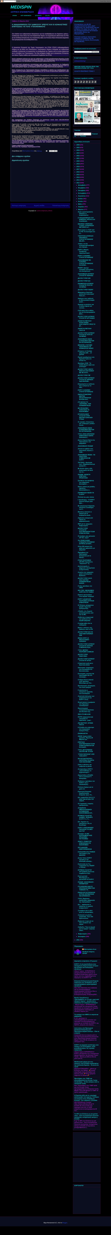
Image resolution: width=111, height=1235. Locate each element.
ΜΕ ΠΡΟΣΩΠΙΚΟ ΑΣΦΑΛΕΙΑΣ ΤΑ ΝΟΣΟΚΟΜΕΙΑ (83, 409)
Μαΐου (80, 204)
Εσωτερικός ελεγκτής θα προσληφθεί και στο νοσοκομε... (86, 675)
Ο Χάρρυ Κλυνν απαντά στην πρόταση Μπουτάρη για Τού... (85, 681)
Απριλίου (81, 206)
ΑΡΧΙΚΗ (14, 15)
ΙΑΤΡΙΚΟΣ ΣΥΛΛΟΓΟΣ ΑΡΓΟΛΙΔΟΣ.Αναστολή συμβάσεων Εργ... (86, 871)
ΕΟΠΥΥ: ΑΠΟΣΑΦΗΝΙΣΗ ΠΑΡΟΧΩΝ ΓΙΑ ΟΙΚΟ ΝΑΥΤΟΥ (85, 829)
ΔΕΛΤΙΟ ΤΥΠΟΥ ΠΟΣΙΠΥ (85, 289)
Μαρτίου (81, 209)
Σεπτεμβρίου (82, 193)
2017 (78, 169)
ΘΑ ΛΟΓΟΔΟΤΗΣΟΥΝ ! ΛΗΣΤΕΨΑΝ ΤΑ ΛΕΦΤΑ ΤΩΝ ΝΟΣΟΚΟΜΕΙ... (86, 760)
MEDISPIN (20, 7)
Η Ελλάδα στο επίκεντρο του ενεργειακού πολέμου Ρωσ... (86, 729)
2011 (78, 940)
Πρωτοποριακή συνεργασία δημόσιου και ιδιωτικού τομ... (86, 709)
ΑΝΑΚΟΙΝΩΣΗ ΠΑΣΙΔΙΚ (85, 446)
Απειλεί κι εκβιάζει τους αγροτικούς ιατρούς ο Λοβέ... (85, 450)
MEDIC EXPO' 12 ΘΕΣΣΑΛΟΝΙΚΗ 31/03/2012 (83, 639)
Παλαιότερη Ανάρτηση (60, 205)
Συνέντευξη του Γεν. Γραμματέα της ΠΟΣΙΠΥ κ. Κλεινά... (86, 865)
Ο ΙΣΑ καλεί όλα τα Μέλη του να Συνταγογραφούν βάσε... (86, 312)
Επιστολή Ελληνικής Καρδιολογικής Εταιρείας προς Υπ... (85, 793)
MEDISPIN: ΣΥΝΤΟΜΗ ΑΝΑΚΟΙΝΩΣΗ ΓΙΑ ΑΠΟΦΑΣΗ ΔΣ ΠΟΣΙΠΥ (85, 346)
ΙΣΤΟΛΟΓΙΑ (38, 15)
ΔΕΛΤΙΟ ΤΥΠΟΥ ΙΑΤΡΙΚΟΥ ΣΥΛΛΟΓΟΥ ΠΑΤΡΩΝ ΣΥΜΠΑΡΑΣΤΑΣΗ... (86, 645)
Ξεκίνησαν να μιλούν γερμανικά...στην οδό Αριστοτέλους (85, 916)
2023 (78, 153)
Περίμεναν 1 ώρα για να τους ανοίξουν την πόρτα (85, 922)
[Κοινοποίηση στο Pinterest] (56, 151)
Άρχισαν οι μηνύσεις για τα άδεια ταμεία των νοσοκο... (86, 306)
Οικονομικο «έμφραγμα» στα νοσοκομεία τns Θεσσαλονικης (86, 669)
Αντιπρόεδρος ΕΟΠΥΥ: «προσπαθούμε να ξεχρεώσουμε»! (85, 770)
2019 (78, 163)
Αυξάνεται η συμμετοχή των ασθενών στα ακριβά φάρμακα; (85, 619)
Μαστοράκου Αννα (90, 949)
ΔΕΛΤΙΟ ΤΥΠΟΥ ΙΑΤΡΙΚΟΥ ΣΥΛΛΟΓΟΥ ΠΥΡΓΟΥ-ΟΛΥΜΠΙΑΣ (86, 334)
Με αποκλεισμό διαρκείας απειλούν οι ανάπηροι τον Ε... (86, 507)
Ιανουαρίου (82, 936)
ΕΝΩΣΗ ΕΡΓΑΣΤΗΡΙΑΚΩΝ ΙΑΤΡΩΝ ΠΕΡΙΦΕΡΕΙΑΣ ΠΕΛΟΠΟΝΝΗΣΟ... (86, 894)
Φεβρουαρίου (82, 934)
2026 (78, 145)
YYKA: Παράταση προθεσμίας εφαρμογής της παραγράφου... (86, 900)
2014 (78, 177)
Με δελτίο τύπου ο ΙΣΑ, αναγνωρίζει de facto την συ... (85, 470)
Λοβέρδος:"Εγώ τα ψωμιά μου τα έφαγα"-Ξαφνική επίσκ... (86, 928)
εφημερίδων (91, 125)
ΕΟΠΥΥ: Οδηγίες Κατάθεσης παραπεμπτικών (84, 251)
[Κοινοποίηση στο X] (53, 151)
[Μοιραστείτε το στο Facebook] (55, 151)
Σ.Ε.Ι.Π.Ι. (47, 15)
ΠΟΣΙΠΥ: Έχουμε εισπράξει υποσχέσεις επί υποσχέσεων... (86, 269)
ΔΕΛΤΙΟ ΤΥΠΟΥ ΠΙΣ (84, 375)
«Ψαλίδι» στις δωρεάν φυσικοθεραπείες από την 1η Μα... (85, 612)
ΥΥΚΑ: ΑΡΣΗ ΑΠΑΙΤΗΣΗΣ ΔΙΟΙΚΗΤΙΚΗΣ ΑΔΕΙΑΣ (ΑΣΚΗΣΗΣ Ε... (86, 435)
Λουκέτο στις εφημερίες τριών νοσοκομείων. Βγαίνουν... (85, 574)
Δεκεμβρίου (82, 185)
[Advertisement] (87, 1144)
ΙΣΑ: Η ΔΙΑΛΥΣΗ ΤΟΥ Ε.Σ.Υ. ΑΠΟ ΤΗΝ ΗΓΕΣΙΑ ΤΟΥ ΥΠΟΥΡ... (86, 799)
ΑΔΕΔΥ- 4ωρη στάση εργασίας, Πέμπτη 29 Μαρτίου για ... (85, 737)
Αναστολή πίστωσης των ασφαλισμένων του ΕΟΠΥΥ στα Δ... (86, 697)
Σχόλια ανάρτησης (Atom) (44, 210)
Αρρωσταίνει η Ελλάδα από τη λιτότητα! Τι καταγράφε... (85, 776)
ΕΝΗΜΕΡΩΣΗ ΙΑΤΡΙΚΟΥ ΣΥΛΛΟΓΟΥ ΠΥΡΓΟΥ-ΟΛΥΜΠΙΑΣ (85, 285)
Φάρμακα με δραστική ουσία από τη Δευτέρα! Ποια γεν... (86, 294)
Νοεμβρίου (82, 188)
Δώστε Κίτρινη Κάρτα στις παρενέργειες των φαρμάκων (86, 441)
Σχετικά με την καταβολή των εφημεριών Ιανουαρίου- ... (86, 482)
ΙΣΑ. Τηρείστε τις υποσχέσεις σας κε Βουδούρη (85, 823)
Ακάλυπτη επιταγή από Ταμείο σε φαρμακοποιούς (85, 519)
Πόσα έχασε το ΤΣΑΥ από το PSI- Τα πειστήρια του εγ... (86, 231)
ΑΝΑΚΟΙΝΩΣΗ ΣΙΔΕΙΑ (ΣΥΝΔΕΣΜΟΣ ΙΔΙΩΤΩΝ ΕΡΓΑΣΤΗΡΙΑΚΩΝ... (86, 340)
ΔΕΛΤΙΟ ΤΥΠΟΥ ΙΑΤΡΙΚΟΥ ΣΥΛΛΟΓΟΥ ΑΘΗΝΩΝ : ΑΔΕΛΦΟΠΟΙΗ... (86, 379)
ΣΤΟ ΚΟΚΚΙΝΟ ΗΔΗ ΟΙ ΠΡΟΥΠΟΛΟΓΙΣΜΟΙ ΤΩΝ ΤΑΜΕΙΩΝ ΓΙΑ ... (86, 888)
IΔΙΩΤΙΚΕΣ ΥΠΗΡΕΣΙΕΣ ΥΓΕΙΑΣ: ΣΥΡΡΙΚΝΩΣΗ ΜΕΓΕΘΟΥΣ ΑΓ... (86, 225)
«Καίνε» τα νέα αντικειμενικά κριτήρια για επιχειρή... (86, 245)
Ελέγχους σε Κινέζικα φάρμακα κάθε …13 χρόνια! (85, 352)
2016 (78, 172)
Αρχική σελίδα (39, 205)
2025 (78, 147)
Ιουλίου (80, 198)
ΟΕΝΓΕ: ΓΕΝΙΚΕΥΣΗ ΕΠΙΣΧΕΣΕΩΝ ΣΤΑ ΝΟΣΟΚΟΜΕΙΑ (84, 843)
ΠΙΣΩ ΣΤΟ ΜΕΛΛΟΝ (84, 714)
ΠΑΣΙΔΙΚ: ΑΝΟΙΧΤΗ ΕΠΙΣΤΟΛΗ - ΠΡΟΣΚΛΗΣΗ (84, 476)
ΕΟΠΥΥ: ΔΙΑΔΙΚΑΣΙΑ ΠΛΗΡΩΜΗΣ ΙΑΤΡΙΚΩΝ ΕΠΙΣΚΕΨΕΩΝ (86, 600)
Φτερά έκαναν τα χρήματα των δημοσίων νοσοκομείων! (86, 703)
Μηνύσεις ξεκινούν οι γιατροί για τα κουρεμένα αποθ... (85, 513)
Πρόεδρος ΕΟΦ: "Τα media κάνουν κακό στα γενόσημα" (86, 365)
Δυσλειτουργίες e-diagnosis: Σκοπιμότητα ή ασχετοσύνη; (86, 567)
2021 (78, 158)
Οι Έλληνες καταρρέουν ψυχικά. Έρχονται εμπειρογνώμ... (86, 606)
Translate (83, 136)
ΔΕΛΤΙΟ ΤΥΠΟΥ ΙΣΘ (84, 278)
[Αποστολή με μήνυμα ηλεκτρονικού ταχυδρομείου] (50, 151)
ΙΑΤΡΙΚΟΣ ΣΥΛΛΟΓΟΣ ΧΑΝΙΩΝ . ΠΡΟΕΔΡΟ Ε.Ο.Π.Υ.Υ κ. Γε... (85, 817)
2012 (78, 183)
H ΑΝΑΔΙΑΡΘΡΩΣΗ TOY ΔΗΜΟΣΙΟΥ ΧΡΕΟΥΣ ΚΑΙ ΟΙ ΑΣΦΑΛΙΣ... (86, 219)
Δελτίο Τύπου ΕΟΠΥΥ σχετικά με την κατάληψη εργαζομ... (85, 859)
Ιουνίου (80, 201)
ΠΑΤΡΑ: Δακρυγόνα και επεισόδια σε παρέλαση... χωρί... (85, 718)
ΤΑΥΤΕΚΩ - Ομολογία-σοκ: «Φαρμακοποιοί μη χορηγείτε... (86, 464)
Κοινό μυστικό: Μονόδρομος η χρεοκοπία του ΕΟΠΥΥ (86, 877)
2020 (78, 161)
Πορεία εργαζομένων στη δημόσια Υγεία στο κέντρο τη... (86, 358)
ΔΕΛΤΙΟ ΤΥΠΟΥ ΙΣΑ (84, 281)
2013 (78, 180)
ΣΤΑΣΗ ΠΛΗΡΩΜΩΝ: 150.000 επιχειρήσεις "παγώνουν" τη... (85, 561)
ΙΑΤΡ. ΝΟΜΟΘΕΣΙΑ (26, 15)
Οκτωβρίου (82, 190)
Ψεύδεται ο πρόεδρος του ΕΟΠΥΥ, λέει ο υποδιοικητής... (86, 782)
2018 (78, 166)
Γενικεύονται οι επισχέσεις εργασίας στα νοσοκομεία (85, 691)
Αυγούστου (82, 196)
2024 (78, 150)
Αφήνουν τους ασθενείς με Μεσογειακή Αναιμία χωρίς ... (86, 300)
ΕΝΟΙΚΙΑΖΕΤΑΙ (83, 733)
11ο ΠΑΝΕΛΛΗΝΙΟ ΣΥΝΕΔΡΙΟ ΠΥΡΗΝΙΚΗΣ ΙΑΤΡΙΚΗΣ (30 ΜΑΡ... (86, 542)
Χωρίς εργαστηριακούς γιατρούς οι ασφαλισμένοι (85, 213)
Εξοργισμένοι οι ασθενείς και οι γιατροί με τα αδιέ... (86, 385)
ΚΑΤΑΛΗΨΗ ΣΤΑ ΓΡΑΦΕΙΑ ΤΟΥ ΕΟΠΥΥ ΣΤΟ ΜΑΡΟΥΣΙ (86, 853)
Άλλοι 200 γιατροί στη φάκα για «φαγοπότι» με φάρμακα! (86, 548)
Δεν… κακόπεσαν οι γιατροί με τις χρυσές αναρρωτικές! (85, 906)
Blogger (64, 1222)
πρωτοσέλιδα (84, 125)
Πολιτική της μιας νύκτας (86, 497)
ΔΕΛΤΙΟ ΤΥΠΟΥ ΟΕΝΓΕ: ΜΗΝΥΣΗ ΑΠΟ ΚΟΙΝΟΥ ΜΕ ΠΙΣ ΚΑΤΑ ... (86, 370)
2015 (78, 174)
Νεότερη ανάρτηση (19, 205)
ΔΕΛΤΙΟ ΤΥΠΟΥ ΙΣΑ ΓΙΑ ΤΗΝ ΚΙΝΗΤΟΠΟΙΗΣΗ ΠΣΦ (85, 633)
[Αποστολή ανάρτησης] (46, 151)
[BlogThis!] (51, 151)
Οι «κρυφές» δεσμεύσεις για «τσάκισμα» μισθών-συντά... (86, 423)
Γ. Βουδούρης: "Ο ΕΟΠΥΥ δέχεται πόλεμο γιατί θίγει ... (86, 501)
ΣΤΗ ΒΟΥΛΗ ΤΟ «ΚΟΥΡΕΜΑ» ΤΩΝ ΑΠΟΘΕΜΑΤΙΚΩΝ (84, 403)
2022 (78, 155)
